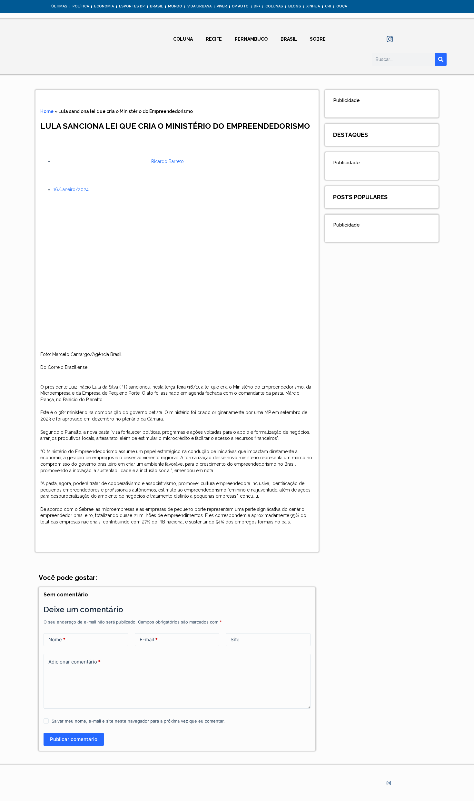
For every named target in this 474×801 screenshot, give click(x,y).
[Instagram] (390, 39)
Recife (214, 39)
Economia (104, 6)
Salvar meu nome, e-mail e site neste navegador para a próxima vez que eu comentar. (138, 721)
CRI (328, 6)
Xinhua (313, 6)
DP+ (257, 6)
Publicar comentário (73, 739)
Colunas (274, 6)
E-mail (149, 639)
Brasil (156, 6)
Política (81, 6)
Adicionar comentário (74, 662)
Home (47, 111)
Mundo (175, 6)
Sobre (318, 39)
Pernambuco (251, 39)
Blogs (294, 6)
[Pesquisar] (441, 59)
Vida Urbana (199, 6)
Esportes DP (132, 6)
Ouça (341, 6)
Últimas (59, 6)
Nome (56, 639)
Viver (222, 6)
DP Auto (240, 6)
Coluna (183, 39)
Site (235, 639)
